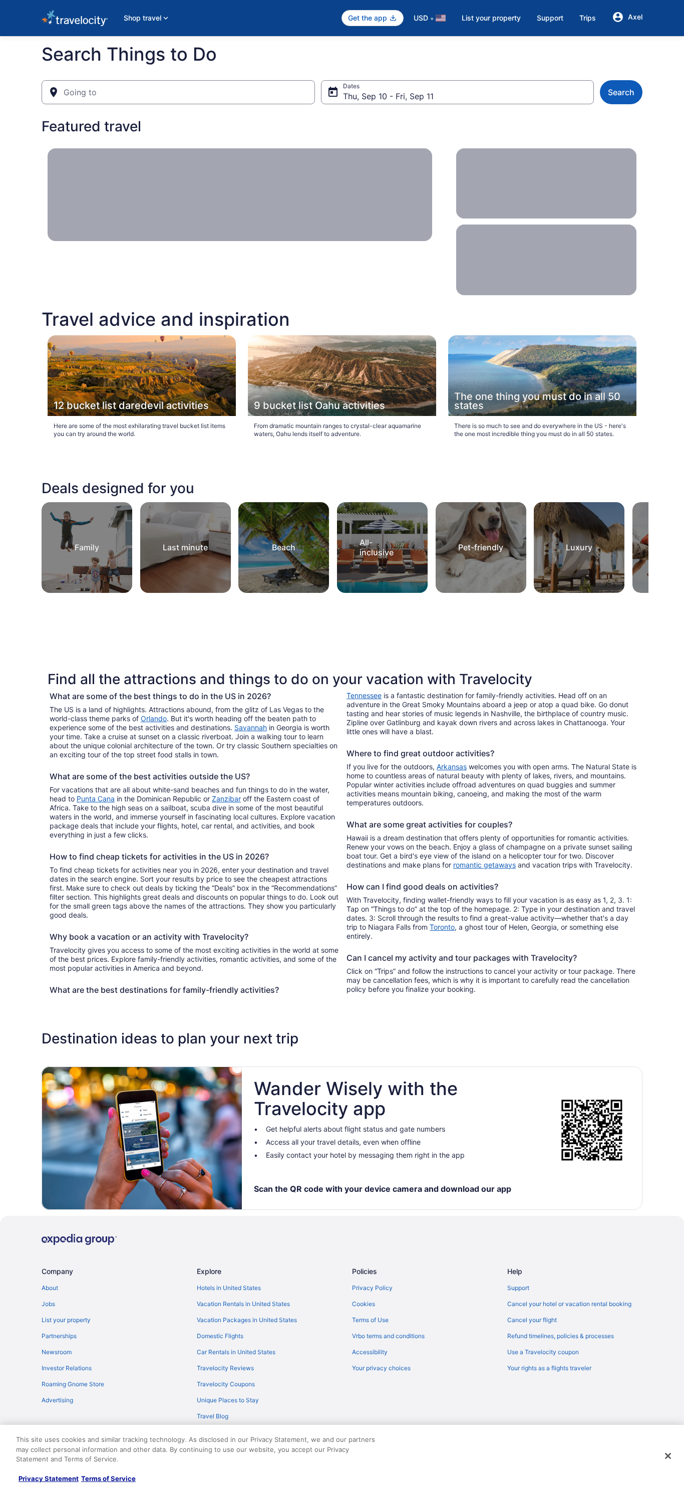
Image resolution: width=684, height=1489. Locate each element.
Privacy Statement (49, 1478)
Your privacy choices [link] (381, 1368)
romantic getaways (484, 865)
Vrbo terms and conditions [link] (388, 1336)
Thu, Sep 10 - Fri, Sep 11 (388, 96)
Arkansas (452, 766)
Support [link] (518, 1288)
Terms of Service (108, 1478)
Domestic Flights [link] (220, 1336)
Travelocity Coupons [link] (226, 1384)
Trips (587, 18)
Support (550, 18)
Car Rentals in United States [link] (236, 1352)
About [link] (50, 1288)
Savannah (250, 727)
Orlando (154, 718)
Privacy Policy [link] (372, 1288)
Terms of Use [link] (370, 1320)
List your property (491, 18)
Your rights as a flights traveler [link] (549, 1368)
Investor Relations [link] (67, 1368)
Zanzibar (226, 798)
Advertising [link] (57, 1400)
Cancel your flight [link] (532, 1320)
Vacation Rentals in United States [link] (243, 1304)
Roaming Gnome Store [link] (73, 1384)
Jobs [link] (48, 1304)
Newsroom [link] (57, 1352)
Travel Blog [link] (212, 1416)
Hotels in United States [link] (229, 1288)
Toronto (442, 927)
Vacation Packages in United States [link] (247, 1320)
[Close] (668, 1456)
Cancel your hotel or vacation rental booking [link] (569, 1304)
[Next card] (636, 544)
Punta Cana (96, 798)
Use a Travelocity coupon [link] (543, 1352)
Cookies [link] (363, 1304)
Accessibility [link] (370, 1352)
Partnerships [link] (59, 1336)
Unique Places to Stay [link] (228, 1400)
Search (621, 92)
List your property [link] (66, 1320)
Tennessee (364, 695)
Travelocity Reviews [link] (225, 1368)
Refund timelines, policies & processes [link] (560, 1336)
